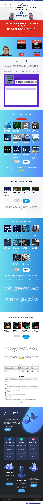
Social (28, 0)
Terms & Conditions (12, 496)
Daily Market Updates (25, 0)
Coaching (19, 5)
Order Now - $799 (26, 201)
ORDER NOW (26, 5)
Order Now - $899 (26, 162)
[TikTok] (34, 499)
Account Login (34, 0)
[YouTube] (35, 499)
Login (21, 496)
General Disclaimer (6, 496)
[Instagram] (38, 499)
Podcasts (32, 0)
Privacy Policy (18, 496)
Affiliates (25, 496)
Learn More (17, 161)
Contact (38, 0)
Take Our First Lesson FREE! (21, 119)
